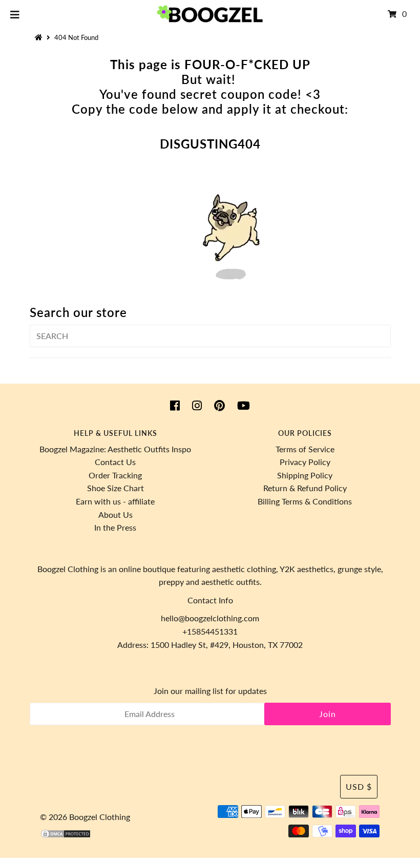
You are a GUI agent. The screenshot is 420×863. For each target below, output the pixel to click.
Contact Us (115, 462)
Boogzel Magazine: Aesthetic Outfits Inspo (115, 449)
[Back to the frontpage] (40, 37)
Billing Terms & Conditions (305, 501)
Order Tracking (115, 475)
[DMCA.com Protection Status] (65, 835)
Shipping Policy (304, 475)
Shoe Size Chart (115, 488)
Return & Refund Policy (305, 488)
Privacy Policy (305, 462)
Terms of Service (305, 449)
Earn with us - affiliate (115, 501)
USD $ (359, 786)
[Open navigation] (15, 14)
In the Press (115, 527)
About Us (115, 514)
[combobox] (210, 336)
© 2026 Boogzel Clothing (85, 817)
